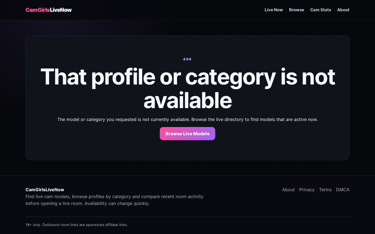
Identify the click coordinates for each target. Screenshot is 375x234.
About (343, 9)
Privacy (307, 189)
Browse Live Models (187, 133)
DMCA (342, 189)
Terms (325, 189)
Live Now (274, 9)
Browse (296, 9)
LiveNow (48, 10)
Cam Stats (320, 9)
